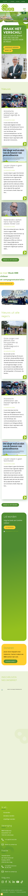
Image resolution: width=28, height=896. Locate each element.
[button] (8, 1)
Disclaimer (12, 892)
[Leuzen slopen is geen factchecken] (14, 155)
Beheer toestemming (2, 894)
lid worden (6, 812)
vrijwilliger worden (9, 819)
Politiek (5, 1)
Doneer (12, 1)
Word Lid (8, 50)
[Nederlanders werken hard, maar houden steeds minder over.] (14, 209)
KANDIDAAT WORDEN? (12, 47)
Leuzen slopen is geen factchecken (13, 166)
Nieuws (17, 1)
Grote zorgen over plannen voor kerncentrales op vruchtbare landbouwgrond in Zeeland (11, 343)
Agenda (23, 1)
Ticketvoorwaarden (21, 892)
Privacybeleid (4, 892)
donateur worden (8, 816)
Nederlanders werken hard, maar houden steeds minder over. (13, 221)
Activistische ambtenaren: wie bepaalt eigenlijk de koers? (12, 114)
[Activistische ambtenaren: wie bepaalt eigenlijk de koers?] (14, 100)
